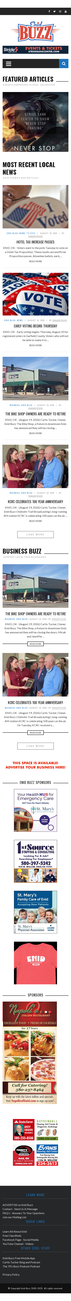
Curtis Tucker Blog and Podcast (21, 1262)
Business (15, 405)
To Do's (31, 233)
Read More (35, 261)
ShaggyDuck (35, 236)
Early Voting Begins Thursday (35, 325)
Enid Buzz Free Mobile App (19, 1258)
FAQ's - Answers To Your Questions (23, 1213)
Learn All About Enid (15, 1231)
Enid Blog (12, 233)
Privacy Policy (11, 1274)
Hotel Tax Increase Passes (35, 241)
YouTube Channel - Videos (18, 1243)
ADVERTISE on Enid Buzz (18, 1204)
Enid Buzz (26, 1288)
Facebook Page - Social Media (21, 1239)
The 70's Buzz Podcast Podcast (21, 1266)
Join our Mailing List (14, 1217)
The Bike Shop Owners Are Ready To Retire (35, 413)
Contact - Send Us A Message (20, 1209)
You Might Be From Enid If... (35, 121)
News (22, 233)
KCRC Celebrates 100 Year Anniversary (35, 501)
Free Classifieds (12, 1235)
